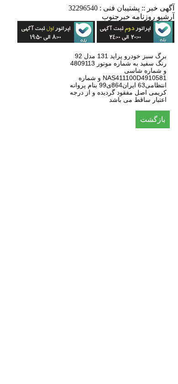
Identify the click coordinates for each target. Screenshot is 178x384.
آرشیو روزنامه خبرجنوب (138, 16)
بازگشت (152, 119)
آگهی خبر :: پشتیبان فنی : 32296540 (121, 8)
